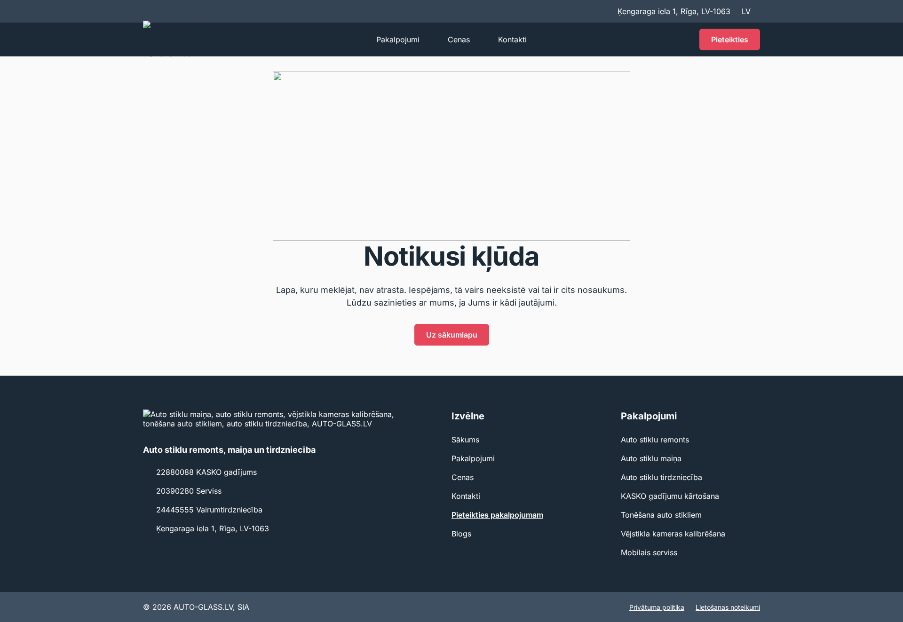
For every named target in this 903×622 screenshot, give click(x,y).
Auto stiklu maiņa (651, 458)
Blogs (461, 533)
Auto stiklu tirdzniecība (661, 477)
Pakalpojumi (398, 39)
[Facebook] (148, 548)
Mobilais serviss (649, 552)
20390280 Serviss (189, 491)
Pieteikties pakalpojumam (497, 515)
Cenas (459, 39)
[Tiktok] (165, 548)
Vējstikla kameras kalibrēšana (673, 533)
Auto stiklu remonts (655, 439)
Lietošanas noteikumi (728, 607)
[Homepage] (220, 39)
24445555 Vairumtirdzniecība (209, 509)
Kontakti (512, 39)
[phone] (682, 39)
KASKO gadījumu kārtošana (670, 496)
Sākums (465, 439)
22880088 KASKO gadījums (206, 472)
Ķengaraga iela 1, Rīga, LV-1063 (212, 528)
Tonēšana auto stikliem (661, 515)
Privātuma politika (656, 607)
